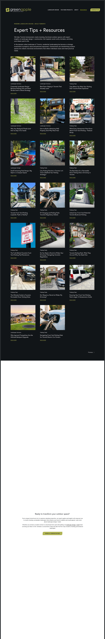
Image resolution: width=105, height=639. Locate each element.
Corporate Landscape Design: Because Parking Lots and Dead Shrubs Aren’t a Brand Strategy (21, 88)
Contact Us (95, 10)
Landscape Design (15, 168)
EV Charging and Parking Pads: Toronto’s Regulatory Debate (50, 214)
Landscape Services (16, 84)
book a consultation (52, 533)
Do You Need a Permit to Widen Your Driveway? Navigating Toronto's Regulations (51, 255)
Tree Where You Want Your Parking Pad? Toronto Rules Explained (81, 87)
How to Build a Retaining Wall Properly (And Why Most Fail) (49, 129)
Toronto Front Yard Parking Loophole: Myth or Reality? (19, 214)
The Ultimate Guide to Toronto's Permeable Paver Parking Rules (21, 296)
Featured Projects (67, 10)
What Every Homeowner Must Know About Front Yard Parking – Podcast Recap (81, 130)
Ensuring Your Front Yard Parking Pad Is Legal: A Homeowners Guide (81, 296)
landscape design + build (73, 525)
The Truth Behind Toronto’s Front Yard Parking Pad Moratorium (21, 254)
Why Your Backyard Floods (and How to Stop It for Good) (21, 129)
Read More (14, 93)
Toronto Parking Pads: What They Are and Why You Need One (80, 254)
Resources (83, 10)
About (76, 10)
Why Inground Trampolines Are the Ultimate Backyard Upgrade (22, 336)
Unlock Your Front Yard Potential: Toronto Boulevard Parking (80, 214)
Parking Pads (73, 84)
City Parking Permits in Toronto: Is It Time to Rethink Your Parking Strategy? (51, 172)
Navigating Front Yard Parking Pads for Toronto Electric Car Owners (51, 336)
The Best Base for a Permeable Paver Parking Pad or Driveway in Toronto (80, 172)
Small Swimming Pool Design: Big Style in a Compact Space (21, 172)
